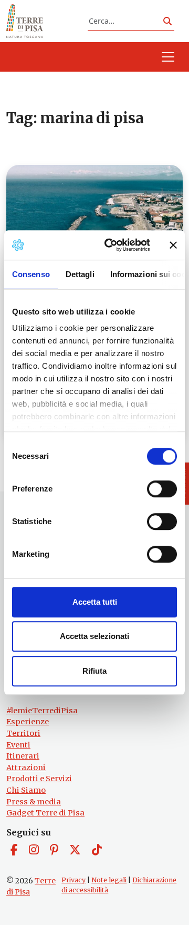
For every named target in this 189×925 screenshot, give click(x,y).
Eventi (18, 745)
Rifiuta (94, 670)
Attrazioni (26, 767)
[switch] (162, 488)
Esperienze (27, 721)
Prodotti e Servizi (39, 778)
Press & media (33, 801)
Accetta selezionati (94, 636)
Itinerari (22, 756)
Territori (23, 733)
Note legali (109, 880)
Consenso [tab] (31, 274)
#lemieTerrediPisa (42, 710)
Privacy (73, 880)
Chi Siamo (26, 790)
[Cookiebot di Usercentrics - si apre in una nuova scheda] (110, 245)
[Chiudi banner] (173, 245)
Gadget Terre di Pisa (45, 813)
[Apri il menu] (168, 56)
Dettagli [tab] (80, 274)
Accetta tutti (94, 601)
